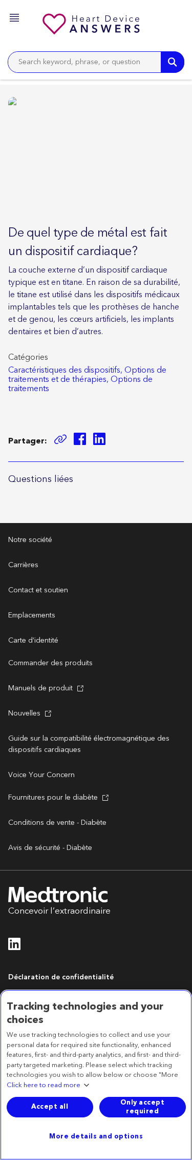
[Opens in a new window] (80, 440)
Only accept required (142, 1107)
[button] (15, 19)
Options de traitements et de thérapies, (87, 374)
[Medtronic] (92, 25)
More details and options (96, 1136)
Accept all (49, 1106)
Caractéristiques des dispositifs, (65, 370)
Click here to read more (43, 1085)
